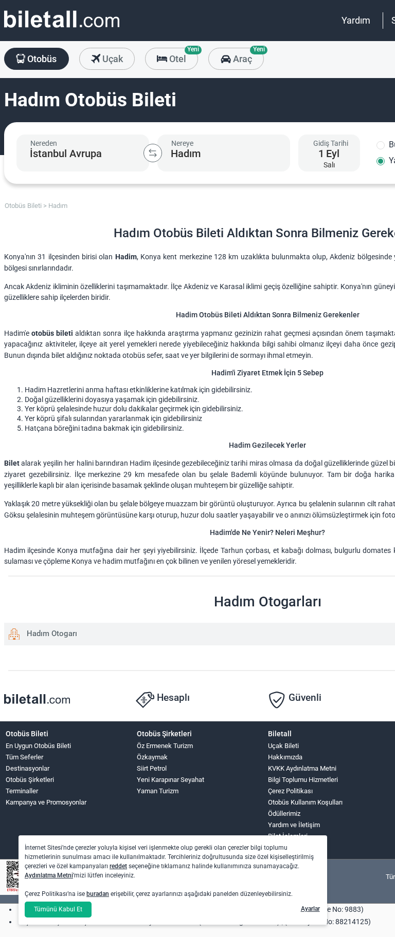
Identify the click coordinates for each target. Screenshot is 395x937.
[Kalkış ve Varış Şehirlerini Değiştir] (152, 153)
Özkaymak (152, 757)
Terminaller (22, 791)
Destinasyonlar (27, 768)
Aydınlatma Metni (49, 875)
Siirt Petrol (152, 768)
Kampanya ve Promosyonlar (46, 802)
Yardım (356, 20)
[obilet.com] (61, 28)
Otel (182, 56)
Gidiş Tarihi (330, 143)
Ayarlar (310, 908)
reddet (118, 866)
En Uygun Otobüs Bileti (38, 746)
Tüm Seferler (24, 757)
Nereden (43, 143)
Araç (247, 56)
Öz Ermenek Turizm (165, 746)
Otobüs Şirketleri (30, 779)
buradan (97, 893)
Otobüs (41, 58)
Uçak (111, 58)
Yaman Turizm (157, 791)
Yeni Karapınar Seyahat (170, 779)
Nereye (182, 143)
